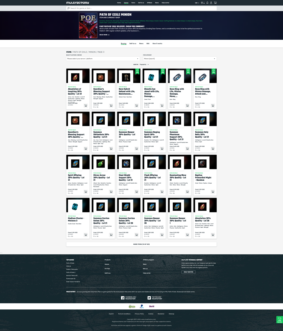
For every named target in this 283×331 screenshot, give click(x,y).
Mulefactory (77, 3)
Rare (124, 97)
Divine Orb (109, 21)
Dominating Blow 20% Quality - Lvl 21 (178, 177)
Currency (102, 21)
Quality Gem (103, 22)
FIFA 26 (68, 266)
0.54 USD (151, 103)
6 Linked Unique (180, 21)
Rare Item (199, 21)
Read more (103, 34)
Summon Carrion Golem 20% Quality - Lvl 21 (101, 220)
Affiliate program (148, 260)
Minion (83, 98)
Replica (205, 183)
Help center (165, 2)
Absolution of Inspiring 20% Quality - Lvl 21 (75, 91)
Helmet (121, 97)
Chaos (70, 183)
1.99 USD (99, 103)
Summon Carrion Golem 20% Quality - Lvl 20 (127, 220)
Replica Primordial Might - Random (203, 177)
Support (101, 98)
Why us (145, 268)
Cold (100, 140)
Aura (94, 97)
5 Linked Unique (190, 21)
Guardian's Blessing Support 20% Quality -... (101, 91)
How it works (157, 43)
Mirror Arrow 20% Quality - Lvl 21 (101, 177)
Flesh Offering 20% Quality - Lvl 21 (152, 177)
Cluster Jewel (158, 21)
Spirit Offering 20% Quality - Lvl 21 (76, 177)
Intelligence (105, 140)
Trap (102, 143)
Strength (79, 100)
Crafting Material (169, 21)
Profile (211, 3)
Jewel (146, 99)
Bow (99, 183)
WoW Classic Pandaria (73, 281)
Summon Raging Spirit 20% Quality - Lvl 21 (152, 134)
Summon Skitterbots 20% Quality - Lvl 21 (101, 134)
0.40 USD (176, 146)
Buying (123, 43)
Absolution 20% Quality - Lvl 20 (203, 219)
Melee (174, 184)
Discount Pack (124, 21)
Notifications (207, 3)
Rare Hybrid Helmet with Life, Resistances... (127, 91)
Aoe (73, 97)
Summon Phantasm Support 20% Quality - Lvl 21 (176, 136)
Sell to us (141, 2)
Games (126, 2)
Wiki (147, 43)
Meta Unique (150, 21)
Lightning (77, 98)
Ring (174, 99)
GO (68, 8)
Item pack (116, 21)
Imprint (111, 314)
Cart (215, 3)
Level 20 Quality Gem (132, 226)
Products (107, 260)
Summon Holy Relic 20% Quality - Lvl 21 (202, 134)
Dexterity (103, 183)
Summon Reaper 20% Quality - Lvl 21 (127, 134)
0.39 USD (74, 103)
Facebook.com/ (130, 298)
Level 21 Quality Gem (114, 22)
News (157, 2)
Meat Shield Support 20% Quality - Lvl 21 (126, 177)
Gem (149, 226)
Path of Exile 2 (70, 272)
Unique (210, 183)
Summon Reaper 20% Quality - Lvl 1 (178, 220)
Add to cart (85, 105)
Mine (109, 141)
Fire (151, 140)
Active (70, 97)
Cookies (150, 314)
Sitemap (171, 314)
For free (107, 268)
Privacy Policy (139, 314)
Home (119, 2)
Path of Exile (70, 263)
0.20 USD (176, 232)
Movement (96, 186)
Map (122, 22)
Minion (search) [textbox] (149, 59)
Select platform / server (74, 55)
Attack (95, 183)
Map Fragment (129, 22)
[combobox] (197, 3)
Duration (77, 97)
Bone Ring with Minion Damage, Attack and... (203, 91)
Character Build (134, 21)
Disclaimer (161, 314)
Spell (74, 100)
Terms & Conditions (124, 314)
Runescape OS (70, 278)
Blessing (99, 97)
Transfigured (71, 102)
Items (133, 2)
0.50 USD (125, 232)
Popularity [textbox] (143, 64)
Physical (70, 100)
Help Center (279, 321)
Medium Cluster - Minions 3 (76, 219)
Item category (147, 55)
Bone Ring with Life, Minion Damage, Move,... (177, 92)
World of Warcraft (71, 275)
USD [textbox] (196, 3)
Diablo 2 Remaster (72, 269)
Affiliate (149, 2)
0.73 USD (202, 103)
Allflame (142, 21)
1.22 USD (125, 103)
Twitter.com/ (157, 298)
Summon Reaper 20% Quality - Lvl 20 (152, 220)
